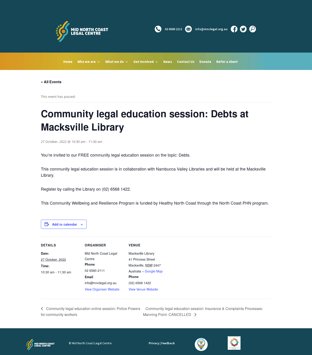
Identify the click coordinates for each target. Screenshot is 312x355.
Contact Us (185, 62)
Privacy (154, 343)
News (167, 62)
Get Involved (143, 62)
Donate (205, 62)
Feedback (168, 343)
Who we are (86, 62)
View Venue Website (143, 289)
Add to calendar (64, 224)
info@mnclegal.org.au (211, 29)
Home (67, 62)
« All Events (51, 81)
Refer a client (227, 62)
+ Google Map (152, 271)
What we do (114, 62)
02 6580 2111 (173, 29)
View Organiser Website (102, 289)
